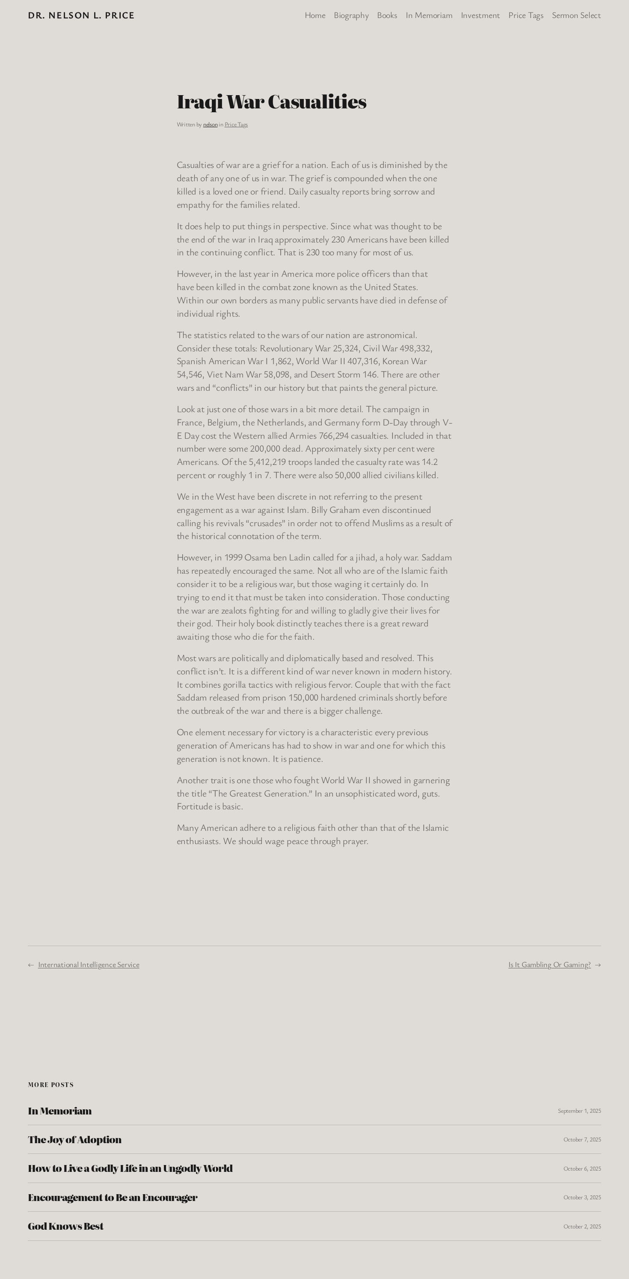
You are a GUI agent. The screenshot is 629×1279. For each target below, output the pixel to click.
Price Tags (236, 124)
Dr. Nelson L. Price (81, 15)
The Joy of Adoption (75, 1139)
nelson (210, 124)
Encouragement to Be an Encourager (112, 1197)
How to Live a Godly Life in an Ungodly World (130, 1168)
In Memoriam (60, 1110)
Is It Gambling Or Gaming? (549, 964)
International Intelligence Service (88, 964)
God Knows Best (65, 1225)
